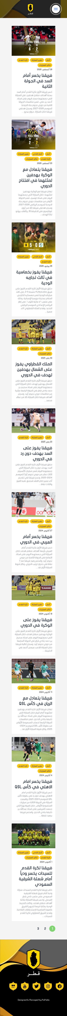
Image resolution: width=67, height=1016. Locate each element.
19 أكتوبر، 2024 (45, 614)
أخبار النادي (37, 154)
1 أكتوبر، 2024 (46, 862)
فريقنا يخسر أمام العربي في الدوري (36, 539)
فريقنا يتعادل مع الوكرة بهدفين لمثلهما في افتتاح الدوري (35, 177)
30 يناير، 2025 (46, 358)
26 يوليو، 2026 (45, 266)
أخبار (48, 60)
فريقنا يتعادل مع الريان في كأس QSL (35, 701)
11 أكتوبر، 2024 (45, 692)
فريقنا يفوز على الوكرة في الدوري (36, 622)
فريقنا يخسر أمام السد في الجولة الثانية (37, 81)
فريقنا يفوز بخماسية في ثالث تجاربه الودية (34, 277)
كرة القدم (23, 60)
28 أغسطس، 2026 (44, 69)
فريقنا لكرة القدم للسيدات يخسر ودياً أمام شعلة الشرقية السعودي (35, 876)
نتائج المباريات (45, 65)
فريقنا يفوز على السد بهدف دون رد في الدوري (36, 453)
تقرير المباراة (37, 60)
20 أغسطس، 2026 (44, 163)
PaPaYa (45, 1000)
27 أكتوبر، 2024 (45, 531)
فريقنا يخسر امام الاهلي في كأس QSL (33, 784)
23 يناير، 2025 (46, 442)
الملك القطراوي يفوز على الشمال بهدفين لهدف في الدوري (34, 369)
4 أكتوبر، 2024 (45, 775)
